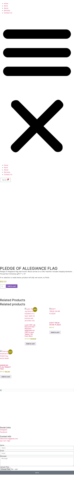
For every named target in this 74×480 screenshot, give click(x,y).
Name (2, 445)
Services (7, 10)
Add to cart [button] (30, 344)
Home (6, 3)
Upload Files (4, 467)
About (6, 8)
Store (6, 6)
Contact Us (8, 13)
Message (3, 456)
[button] (37, 89)
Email (2, 450)
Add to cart (12, 286)
